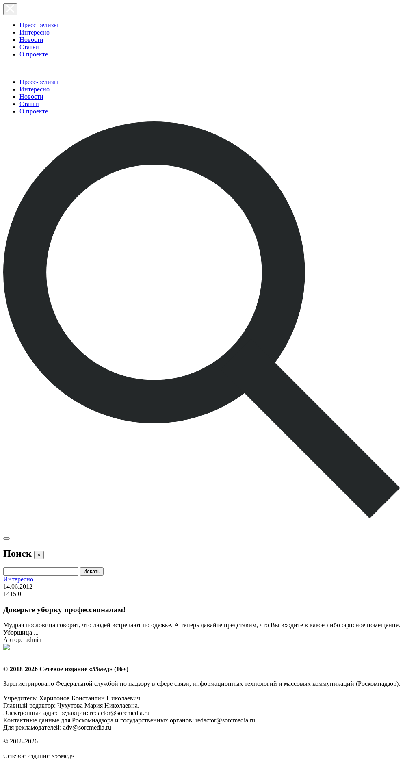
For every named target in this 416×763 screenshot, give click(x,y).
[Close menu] (10, 9)
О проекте (34, 54)
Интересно (35, 32)
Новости (31, 39)
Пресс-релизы (39, 25)
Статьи (29, 46)
